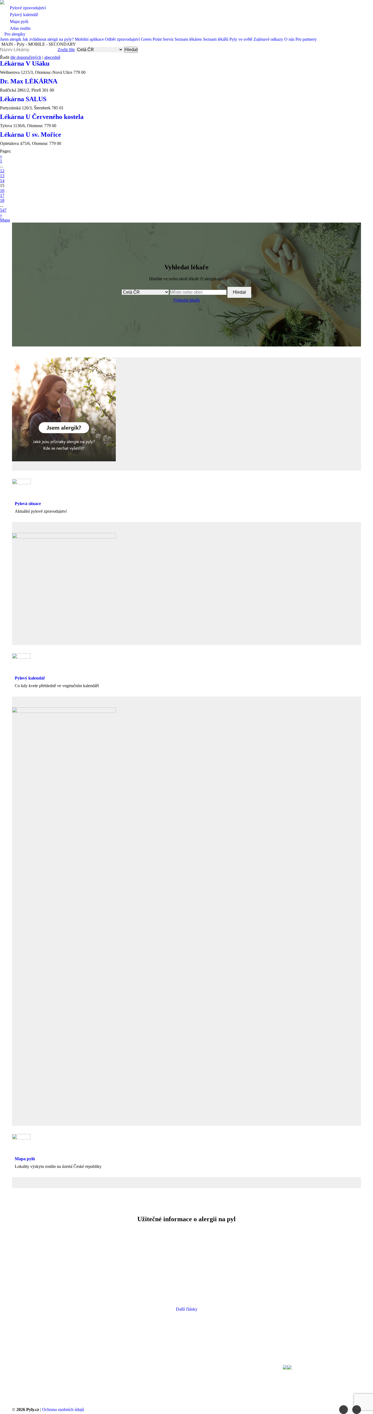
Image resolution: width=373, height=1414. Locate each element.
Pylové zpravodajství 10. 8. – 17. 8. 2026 (305, 1254)
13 (2, 175)
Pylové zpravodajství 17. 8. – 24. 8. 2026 (186, 1254)
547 (3, 210)
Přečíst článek (66, 1285)
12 (2, 170)
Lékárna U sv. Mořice (30, 134)
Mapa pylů (25, 1158)
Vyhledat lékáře (186, 300)
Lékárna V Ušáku (24, 63)
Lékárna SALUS (23, 99)
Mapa (5, 220)
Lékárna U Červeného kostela (42, 116)
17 (2, 195)
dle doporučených (25, 57)
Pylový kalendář (30, 678)
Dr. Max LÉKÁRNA (28, 81)
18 (2, 200)
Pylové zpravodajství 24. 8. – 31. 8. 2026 (67, 1254)
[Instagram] (356, 1409)
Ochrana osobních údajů (63, 1409)
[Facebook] (343, 1409)
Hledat (131, 49)
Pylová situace (28, 503)
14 (2, 180)
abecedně (52, 57)
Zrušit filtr (66, 49)
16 (2, 190)
